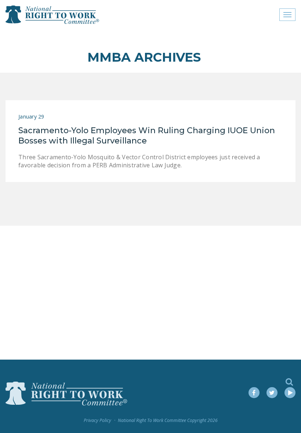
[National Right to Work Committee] (53, 15)
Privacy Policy (97, 420)
